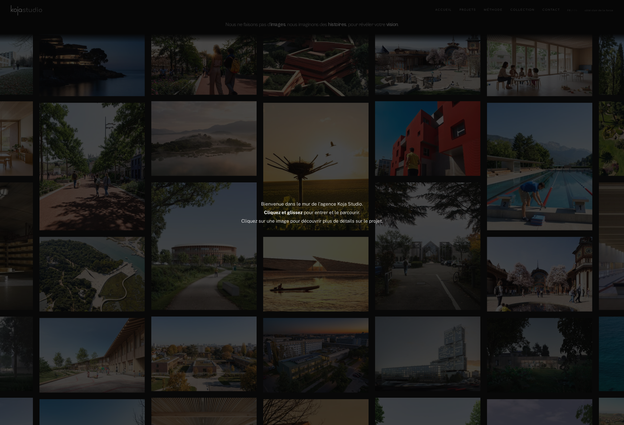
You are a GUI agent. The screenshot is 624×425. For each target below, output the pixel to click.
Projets (467, 9)
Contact (551, 9)
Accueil (443, 9)
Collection (522, 9)
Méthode (493, 9)
